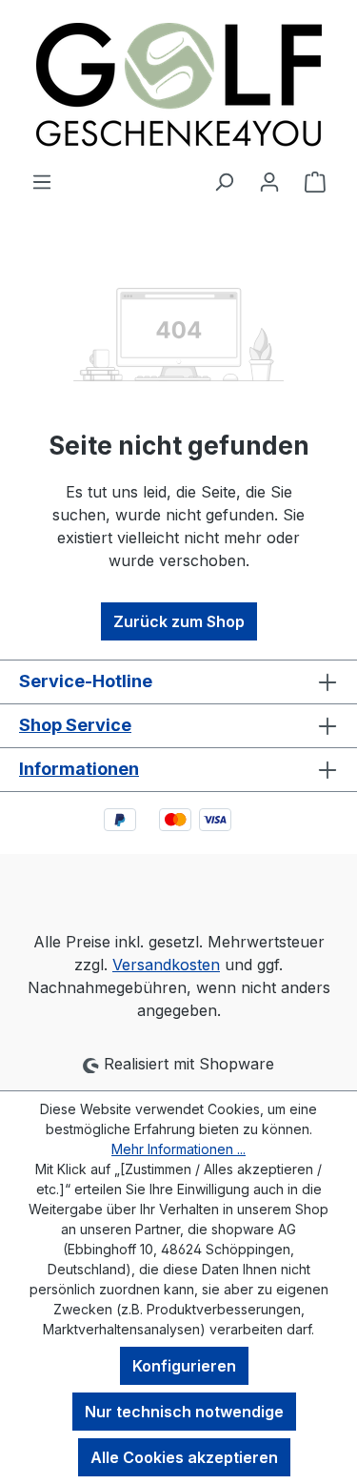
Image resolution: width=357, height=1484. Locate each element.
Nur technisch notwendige (184, 1411)
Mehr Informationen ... (178, 1149)
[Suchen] (224, 181)
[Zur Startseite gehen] (178, 85)
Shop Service (75, 725)
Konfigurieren (184, 1365)
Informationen (79, 769)
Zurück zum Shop (179, 621)
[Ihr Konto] (269, 181)
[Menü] (42, 181)
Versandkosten (166, 964)
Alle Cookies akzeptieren (184, 1457)
